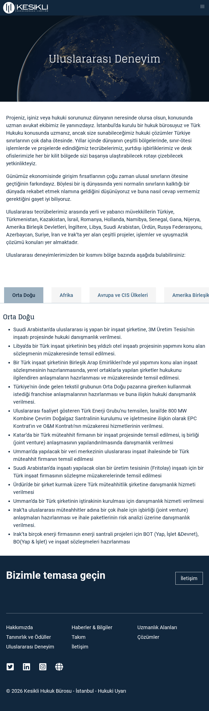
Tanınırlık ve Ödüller (28, 637)
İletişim (189, 578)
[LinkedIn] (26, 667)
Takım (79, 637)
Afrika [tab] (66, 295)
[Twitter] (10, 667)
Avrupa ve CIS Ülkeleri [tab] (123, 295)
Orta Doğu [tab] (23, 295)
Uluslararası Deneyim (30, 647)
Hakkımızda (19, 627)
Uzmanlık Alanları (157, 627)
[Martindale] (59, 667)
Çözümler (148, 637)
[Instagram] (43, 667)
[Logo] (25, 8)
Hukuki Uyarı (112, 691)
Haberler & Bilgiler (92, 627)
